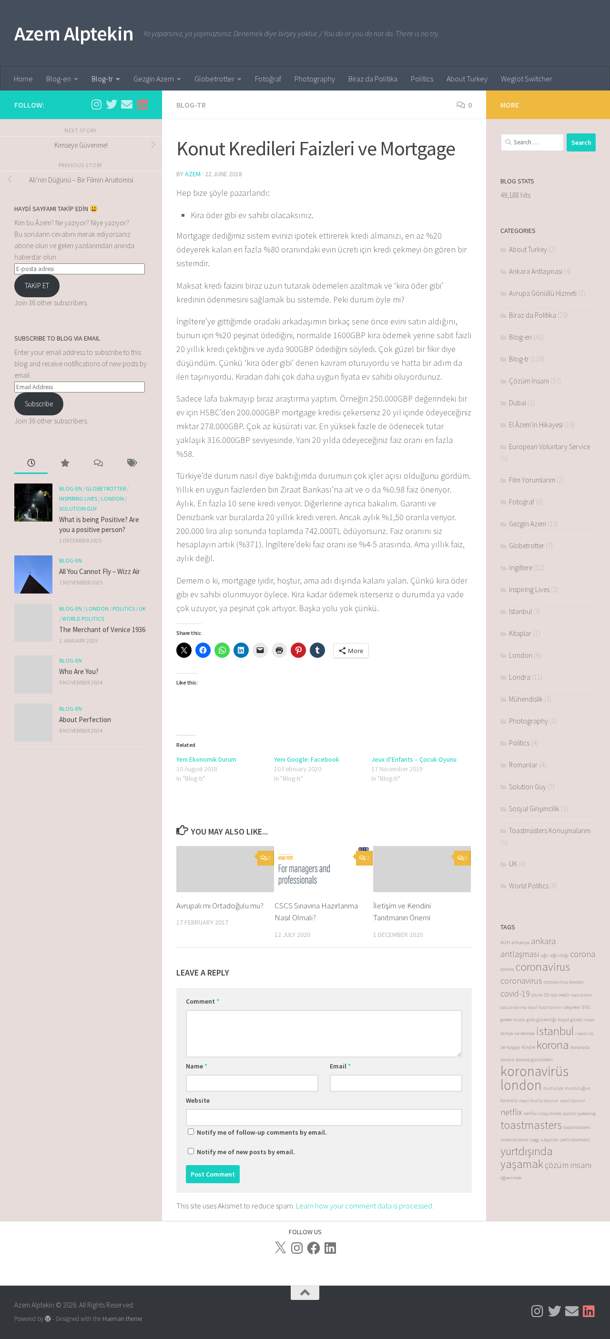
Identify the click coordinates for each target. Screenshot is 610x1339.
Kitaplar (520, 633)
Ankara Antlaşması (535, 271)
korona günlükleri (534, 1060)
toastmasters (531, 1125)
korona (553, 1044)
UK (142, 608)
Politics (422, 78)
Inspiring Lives (78, 498)
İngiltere (520, 567)
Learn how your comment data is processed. (365, 1205)
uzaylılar (549, 1140)
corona (582, 953)
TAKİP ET (37, 285)
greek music (512, 1020)
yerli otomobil (575, 1140)
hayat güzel (570, 1020)
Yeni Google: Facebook (306, 759)
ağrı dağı (559, 955)
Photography (315, 78)
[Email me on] (126, 104)
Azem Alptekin (74, 33)
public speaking (579, 1113)
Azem (193, 174)
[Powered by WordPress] (48, 1319)
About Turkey (467, 78)
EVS (586, 1007)
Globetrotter (214, 78)
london (521, 1085)
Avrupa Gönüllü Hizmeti (543, 293)
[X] (280, 1248)
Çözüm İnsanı (529, 380)
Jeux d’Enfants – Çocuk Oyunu (414, 759)
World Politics (83, 618)
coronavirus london (564, 982)
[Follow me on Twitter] (111, 104)
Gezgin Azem (153, 78)
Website (198, 1100)
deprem (572, 1007)
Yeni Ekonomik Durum (206, 759)
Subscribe (39, 403)
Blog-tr (102, 78)
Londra (519, 677)
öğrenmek (510, 1178)
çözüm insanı (568, 1164)
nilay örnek (549, 1113)
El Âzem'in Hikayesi (536, 424)
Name (196, 1066)
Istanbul (520, 611)
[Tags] (131, 463)
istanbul (555, 1031)
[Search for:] (532, 142)
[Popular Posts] (64, 463)
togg (534, 1140)
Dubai (517, 402)
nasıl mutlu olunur (539, 1100)
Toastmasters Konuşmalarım (549, 830)
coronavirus (543, 966)
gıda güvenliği (541, 1020)
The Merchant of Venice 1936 (102, 629)
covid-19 (515, 993)
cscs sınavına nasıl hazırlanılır (531, 1007)
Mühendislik (526, 699)
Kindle (528, 1047)
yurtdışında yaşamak (526, 1157)
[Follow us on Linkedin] (142, 104)
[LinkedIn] (330, 1248)
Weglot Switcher (526, 78)
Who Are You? (79, 671)
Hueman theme (122, 1319)
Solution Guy (78, 508)
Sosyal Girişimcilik (534, 808)
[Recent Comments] (97, 463)
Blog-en (58, 78)
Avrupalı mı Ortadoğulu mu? (220, 905)
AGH (505, 942)
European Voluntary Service (549, 446)
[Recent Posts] (31, 463)
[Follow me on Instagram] (96, 104)
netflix (511, 1112)
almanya (520, 942)
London (112, 498)
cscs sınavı (581, 995)
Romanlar (523, 764)
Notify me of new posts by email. (246, 1152)
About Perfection (85, 719)
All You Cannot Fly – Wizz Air (99, 571)
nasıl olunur (572, 1100)
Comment (202, 1001)
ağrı (545, 955)
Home (23, 78)
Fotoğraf (268, 78)
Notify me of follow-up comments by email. (262, 1132)
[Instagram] (297, 1248)
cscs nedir (560, 995)
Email (340, 1066)
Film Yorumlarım (532, 479)
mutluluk (553, 1088)
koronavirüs (534, 1071)
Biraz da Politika (372, 78)
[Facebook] (313, 1248)
